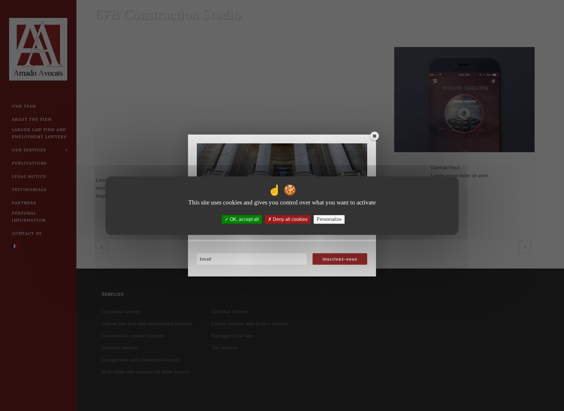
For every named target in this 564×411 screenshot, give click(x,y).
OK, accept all (244, 219)
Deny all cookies (290, 219)
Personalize (329, 219)
